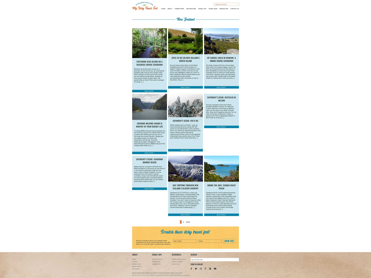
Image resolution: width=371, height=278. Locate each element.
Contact (135, 261)
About (170, 8)
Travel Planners (177, 261)
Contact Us (234, 8)
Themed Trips (179, 8)
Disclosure (136, 269)
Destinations (191, 8)
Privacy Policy (136, 266)
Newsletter (224, 8)
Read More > (149, 91)
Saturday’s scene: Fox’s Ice (185, 120)
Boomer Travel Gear (179, 259)
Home (163, 8)
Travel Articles (157, 259)
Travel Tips (202, 8)
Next (188, 222)
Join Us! (229, 241)
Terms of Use (136, 264)
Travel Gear (212, 8)
